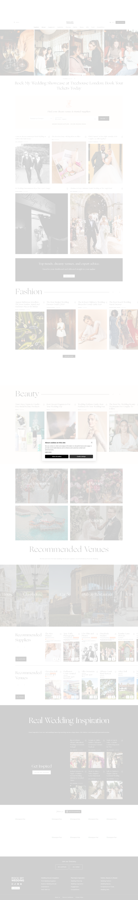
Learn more (48, 452)
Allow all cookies (56, 456)
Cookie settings (81, 456)
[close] (91, 442)
